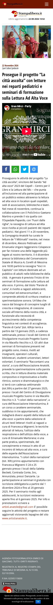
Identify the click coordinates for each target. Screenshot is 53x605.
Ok (38, 602)
